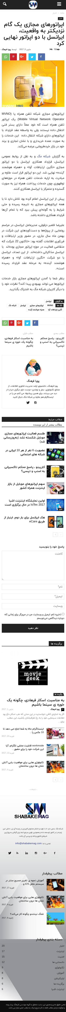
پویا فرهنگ (6, 49)
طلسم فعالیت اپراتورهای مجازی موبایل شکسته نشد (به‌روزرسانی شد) (24, 438)
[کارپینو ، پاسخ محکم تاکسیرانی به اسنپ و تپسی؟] (55, 471)
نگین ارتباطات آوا (55, 309)
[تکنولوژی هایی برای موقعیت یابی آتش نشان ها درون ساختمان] (55, 767)
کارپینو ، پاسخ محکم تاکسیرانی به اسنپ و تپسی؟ (52, 342)
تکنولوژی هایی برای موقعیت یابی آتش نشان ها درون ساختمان (23, 764)
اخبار (60, 18)
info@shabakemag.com (28, 843)
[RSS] (17, 853)
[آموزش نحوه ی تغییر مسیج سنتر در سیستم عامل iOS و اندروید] (55, 885)
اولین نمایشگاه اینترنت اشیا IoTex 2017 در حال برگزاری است (25, 503)
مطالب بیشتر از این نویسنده (47, 424)
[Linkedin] (26, 853)
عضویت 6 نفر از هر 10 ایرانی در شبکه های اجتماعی (25, 452)
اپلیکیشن (58, 459)
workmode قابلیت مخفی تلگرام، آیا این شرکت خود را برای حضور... (25, 747)
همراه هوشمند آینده (36, 309)
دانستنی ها (58, 962)
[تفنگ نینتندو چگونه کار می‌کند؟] (55, 918)
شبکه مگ (43, 156)
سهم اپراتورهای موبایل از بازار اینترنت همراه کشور (26, 486)
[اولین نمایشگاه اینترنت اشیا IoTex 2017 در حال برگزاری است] (55, 505)
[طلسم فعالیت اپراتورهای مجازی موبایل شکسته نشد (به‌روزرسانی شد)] (55, 438)
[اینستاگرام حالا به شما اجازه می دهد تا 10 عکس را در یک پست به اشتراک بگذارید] (55, 733)
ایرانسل (48, 301)
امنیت (61, 956)
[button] (5, 4)
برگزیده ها (56, 643)
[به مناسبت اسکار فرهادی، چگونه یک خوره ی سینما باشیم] (33, 673)
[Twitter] (29, 403)
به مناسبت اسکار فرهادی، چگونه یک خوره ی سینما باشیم (18, 342)
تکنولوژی (59, 967)
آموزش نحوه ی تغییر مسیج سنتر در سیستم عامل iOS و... (25, 882)
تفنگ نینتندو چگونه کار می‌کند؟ (27, 914)
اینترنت (60, 951)
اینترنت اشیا (57, 989)
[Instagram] (37, 403)
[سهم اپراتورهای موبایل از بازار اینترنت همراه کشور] (55, 488)
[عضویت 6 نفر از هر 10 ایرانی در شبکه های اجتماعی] (55, 455)
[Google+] (45, 853)
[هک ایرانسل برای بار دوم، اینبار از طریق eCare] (55, 522)
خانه (62, 13)
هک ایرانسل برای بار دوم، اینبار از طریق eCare (24, 520)
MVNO (50, 305)
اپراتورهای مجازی (36, 305)
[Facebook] (54, 853)
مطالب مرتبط (55, 419)
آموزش (60, 973)
